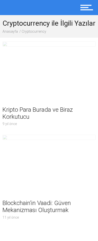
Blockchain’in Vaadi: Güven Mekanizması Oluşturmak (37, 206)
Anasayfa (10, 31)
